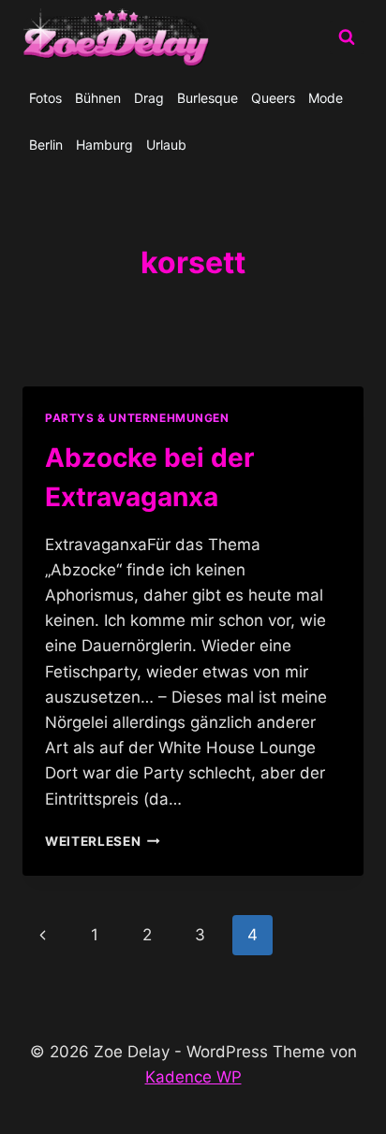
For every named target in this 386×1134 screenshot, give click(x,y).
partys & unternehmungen (137, 418)
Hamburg (104, 145)
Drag (149, 98)
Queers (273, 98)
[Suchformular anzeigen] (347, 37)
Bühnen (98, 98)
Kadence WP (193, 1077)
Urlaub (166, 145)
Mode (325, 98)
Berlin (46, 145)
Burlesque (207, 98)
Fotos (45, 98)
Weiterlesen (102, 841)
